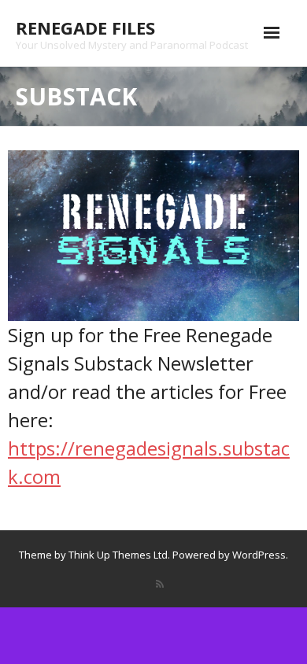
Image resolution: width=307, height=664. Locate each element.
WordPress (259, 555)
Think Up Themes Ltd (118, 555)
